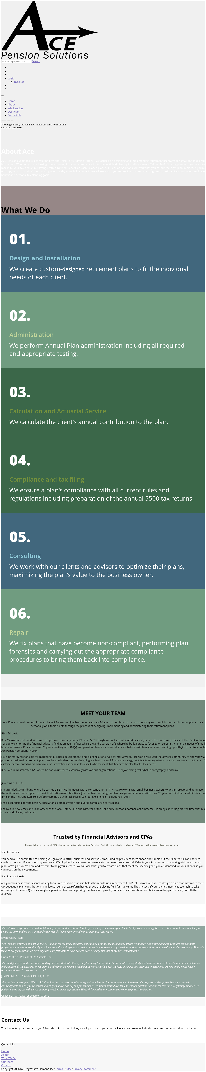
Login (11, 78)
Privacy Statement (85, 1069)
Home (11, 101)
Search (36, 61)
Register (19, 81)
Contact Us (14, 115)
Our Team (13, 111)
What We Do (15, 108)
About (11, 104)
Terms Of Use (64, 1069)
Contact (6, 1065)
